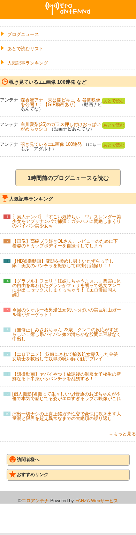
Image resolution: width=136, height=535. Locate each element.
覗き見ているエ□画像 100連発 (51, 144)
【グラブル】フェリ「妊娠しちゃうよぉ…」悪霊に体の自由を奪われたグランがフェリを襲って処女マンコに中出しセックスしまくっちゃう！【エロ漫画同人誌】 (66, 287)
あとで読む (113, 100)
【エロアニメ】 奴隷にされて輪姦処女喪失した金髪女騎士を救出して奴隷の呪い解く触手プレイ (65, 356)
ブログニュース (23, 34)
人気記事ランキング (27, 63)
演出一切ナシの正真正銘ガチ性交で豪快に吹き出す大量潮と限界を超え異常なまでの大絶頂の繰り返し (66, 416)
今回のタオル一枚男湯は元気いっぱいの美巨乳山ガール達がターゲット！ (66, 312)
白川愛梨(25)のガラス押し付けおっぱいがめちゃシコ (61, 126)
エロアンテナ (68, 4)
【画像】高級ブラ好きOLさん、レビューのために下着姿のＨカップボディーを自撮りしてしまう (65, 243)
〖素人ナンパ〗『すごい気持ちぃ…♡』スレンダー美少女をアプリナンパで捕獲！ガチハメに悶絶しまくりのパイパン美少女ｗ (66, 221)
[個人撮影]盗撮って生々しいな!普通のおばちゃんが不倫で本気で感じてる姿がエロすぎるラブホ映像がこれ (66, 396)
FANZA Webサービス (96, 500)
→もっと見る (122, 433)
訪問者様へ (28, 459)
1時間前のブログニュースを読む (68, 178)
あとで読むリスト (25, 48)
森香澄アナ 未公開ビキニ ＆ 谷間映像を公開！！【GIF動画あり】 (60, 102)
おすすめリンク (32, 474)
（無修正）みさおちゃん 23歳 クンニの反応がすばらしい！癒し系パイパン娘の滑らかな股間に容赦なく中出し (66, 334)
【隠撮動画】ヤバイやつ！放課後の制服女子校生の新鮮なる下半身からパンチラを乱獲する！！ (66, 376)
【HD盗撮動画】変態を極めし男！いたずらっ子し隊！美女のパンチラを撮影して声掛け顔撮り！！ (63, 263)
